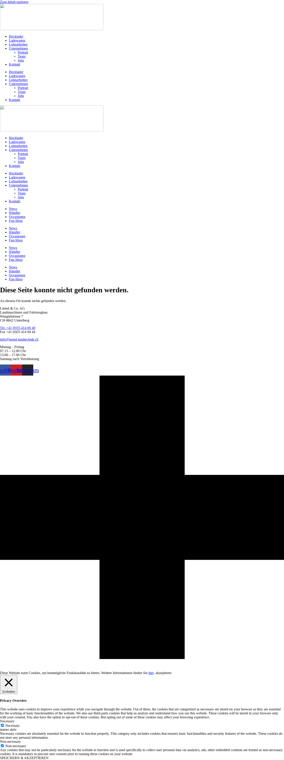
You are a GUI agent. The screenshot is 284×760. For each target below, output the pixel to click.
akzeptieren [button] (164, 673)
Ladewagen (17, 40)
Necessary (12, 725)
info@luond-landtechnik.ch (19, 339)
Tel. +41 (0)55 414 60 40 (17, 328)
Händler (14, 213)
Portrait (23, 52)
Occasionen (17, 217)
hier (151, 673)
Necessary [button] (7, 721)
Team (22, 56)
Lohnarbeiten (18, 44)
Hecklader (16, 36)
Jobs (21, 60)
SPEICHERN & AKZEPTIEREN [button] (24, 758)
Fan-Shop (16, 221)
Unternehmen (18, 48)
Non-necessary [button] (10, 741)
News (13, 209)
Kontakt (14, 64)
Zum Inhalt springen (14, 2)
